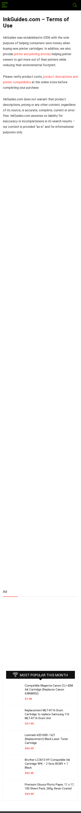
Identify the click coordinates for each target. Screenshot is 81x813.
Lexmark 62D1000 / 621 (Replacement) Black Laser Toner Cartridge (46, 739)
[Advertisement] (32, 630)
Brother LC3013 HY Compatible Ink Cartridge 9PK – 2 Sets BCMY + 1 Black (47, 763)
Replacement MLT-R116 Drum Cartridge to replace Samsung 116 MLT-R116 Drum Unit (47, 714)
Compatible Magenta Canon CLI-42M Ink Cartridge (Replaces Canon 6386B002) (49, 689)
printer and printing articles (32, 54)
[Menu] (4, 5)
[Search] (75, 5)
